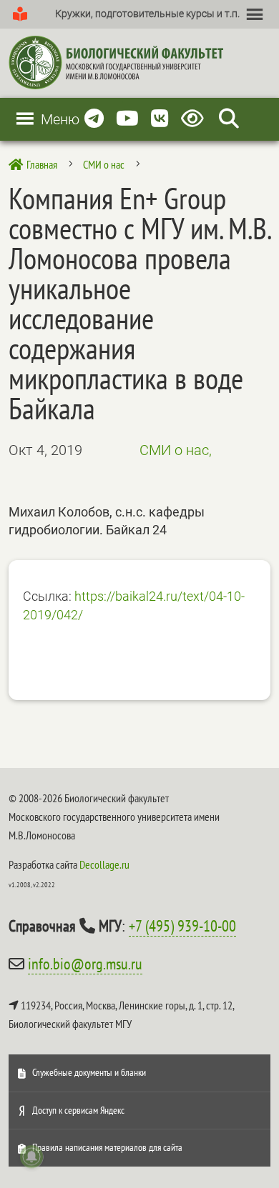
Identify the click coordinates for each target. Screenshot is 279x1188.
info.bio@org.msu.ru (85, 964)
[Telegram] (94, 119)
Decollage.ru (104, 864)
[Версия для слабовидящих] (195, 119)
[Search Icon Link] (229, 119)
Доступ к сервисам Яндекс (78, 1110)
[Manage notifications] (31, 1156)
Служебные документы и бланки (89, 1072)
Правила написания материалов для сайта (107, 1147)
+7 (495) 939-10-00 (182, 926)
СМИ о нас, (176, 450)
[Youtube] (127, 119)
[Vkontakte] (160, 119)
